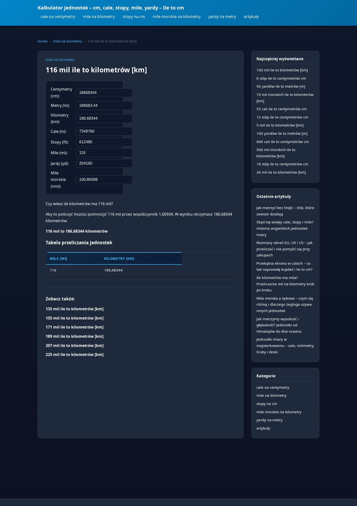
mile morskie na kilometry (177, 16)
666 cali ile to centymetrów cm (282, 141)
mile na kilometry (99, 16)
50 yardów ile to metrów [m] (280, 86)
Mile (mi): (59, 152)
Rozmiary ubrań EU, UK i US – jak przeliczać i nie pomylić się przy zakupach (284, 248)
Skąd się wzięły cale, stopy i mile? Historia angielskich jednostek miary (285, 228)
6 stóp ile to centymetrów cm (281, 78)
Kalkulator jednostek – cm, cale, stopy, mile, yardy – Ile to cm (111, 7)
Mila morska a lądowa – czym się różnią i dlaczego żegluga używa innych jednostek (284, 304)
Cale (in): (58, 131)
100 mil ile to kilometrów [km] (282, 69)
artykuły (251, 16)
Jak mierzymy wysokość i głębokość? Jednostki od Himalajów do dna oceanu (278, 325)
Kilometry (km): (59, 118)
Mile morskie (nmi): (58, 179)
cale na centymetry (58, 16)
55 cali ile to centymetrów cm (281, 108)
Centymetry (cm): (61, 92)
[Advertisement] (199, 112)
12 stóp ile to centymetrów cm (282, 117)
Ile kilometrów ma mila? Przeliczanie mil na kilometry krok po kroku (285, 283)
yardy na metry (222, 16)
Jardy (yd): (60, 163)
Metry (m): (60, 105)
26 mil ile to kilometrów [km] (281, 172)
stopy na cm (134, 16)
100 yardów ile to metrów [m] (281, 133)
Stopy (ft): (59, 142)
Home (43, 41)
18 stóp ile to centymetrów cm (282, 163)
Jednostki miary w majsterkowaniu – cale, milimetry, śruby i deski (285, 345)
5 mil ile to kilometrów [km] (280, 125)
